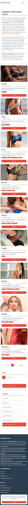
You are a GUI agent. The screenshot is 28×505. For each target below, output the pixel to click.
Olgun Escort (6, 403)
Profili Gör (14, 95)
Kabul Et (14, 502)
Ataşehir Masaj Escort (8, 415)
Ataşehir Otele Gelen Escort (10, 385)
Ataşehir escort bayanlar (7, 37)
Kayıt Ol (2, 471)
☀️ (26, 2)
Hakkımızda (3, 485)
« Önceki (7, 365)
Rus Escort (5, 398)
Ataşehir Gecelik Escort (8, 420)
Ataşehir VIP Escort (7, 407)
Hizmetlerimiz (4, 476)
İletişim (2, 474)
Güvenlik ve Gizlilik (5, 490)
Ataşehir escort (5, 2)
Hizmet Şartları (4, 492)
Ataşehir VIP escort (10, 32)
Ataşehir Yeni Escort (7, 411)
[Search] (3, 377)
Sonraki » (21, 365)
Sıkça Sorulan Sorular (6, 478)
